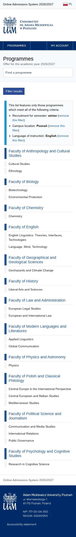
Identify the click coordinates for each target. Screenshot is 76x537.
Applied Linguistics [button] (21, 339)
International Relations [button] (24, 433)
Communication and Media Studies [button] (32, 426)
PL (70, 4)
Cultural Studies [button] (19, 164)
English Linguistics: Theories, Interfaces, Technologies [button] (35, 237)
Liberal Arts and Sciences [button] (25, 289)
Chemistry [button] (15, 216)
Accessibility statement (21, 524)
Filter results (14, 91)
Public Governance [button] (21, 440)
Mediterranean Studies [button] (24, 403)
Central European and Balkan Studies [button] (34, 396)
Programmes (16, 45)
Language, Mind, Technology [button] (28, 246)
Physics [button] (14, 365)
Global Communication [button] (24, 346)
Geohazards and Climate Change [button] (31, 270)
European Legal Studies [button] (25, 308)
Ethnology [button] (15, 171)
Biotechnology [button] (18, 190)
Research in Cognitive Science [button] (29, 464)
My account (60, 45)
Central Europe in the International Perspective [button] (40, 389)
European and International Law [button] (30, 315)
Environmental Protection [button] (25, 197)
